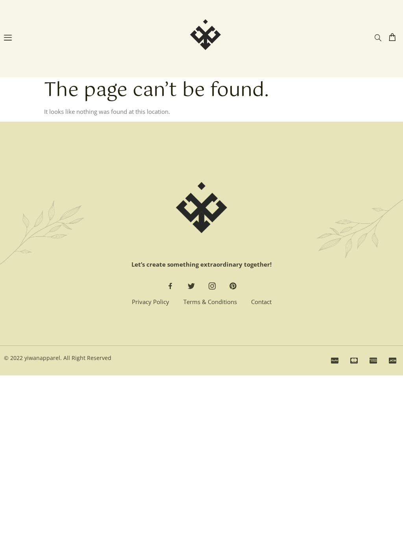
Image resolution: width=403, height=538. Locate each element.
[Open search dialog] (378, 38)
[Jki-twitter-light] (191, 285)
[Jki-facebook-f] (170, 285)
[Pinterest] (233, 285)
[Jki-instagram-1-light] (212, 285)
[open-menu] (8, 38)
